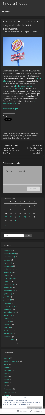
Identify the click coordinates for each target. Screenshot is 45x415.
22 (11, 217)
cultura (6, 367)
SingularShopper (15, 3)
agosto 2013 (8, 294)
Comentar (33, 189)
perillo (5, 138)
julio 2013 (7, 297)
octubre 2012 (8, 309)
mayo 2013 (7, 303)
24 (20, 217)
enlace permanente (23, 138)
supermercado (9, 392)
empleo (6, 380)
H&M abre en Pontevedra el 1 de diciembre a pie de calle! (34, 149)
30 (15, 220)
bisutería (7, 358)
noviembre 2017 (9, 257)
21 (6, 217)
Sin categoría (8, 389)
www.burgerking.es (10, 109)
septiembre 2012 (10, 312)
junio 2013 (7, 300)
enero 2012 (7, 337)
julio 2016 (7, 260)
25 (25, 217)
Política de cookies (24, 404)
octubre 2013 (8, 287)
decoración (7, 370)
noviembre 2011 (9, 343)
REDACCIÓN (33, 32)
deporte (6, 373)
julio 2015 (7, 275)
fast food (28, 136)
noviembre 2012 (9, 306)
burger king (20, 136)
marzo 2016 (8, 263)
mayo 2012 (7, 324)
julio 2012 (7, 318)
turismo (6, 395)
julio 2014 (7, 281)
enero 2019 (8, 251)
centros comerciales (11, 361)
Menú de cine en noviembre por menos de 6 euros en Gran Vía (11, 149)
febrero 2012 (8, 334)
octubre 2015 (8, 272)
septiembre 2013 (10, 291)
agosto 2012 (8, 315)
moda (6, 383)
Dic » (7, 226)
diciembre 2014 (9, 278)
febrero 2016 (8, 266)
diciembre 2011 (9, 340)
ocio (5, 386)
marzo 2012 (8, 330)
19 (29, 213)
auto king (12, 136)
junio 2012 (7, 321)
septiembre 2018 (10, 254)
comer (27, 133)
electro (6, 377)
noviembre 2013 (9, 284)
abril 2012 (7, 327)
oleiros (34, 136)
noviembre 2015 (9, 269)
